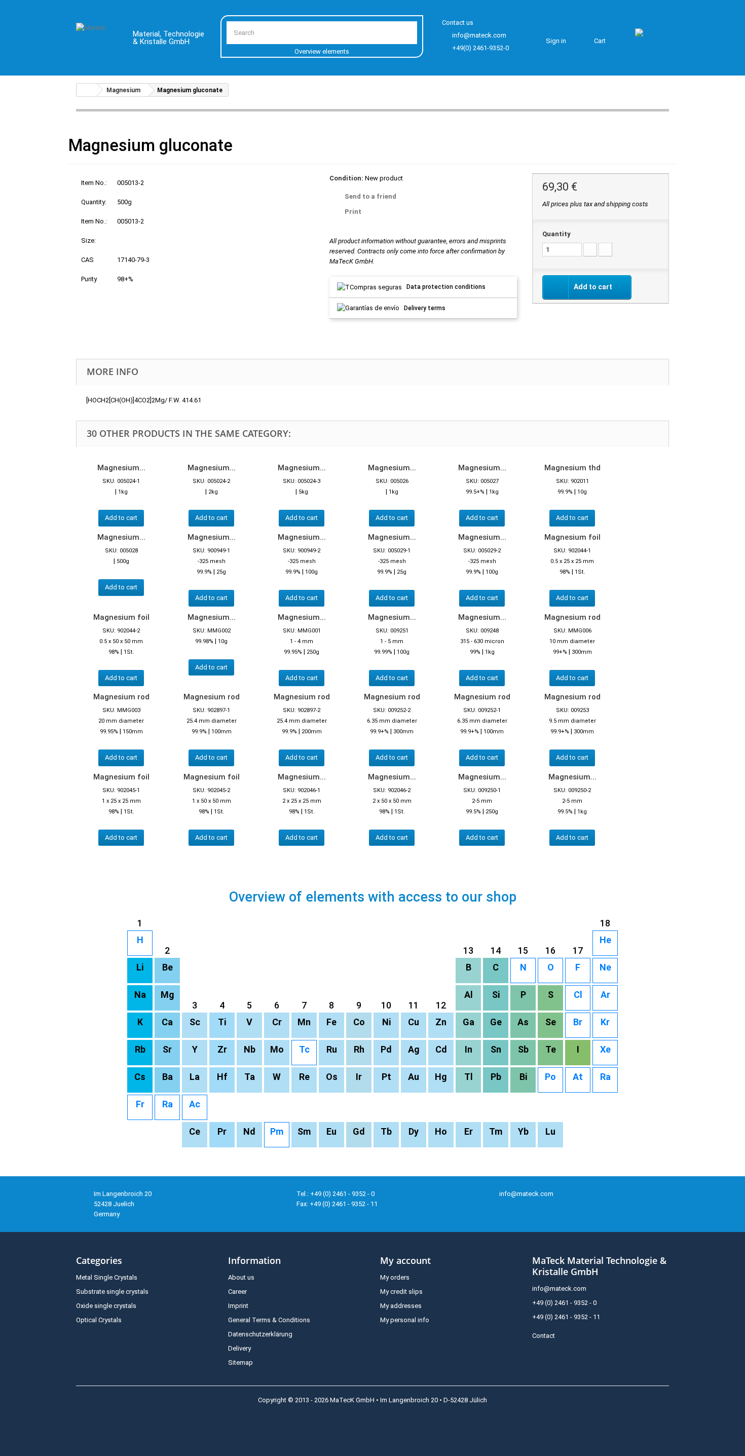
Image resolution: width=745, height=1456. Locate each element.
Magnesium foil (572, 537)
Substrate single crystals (112, 1291)
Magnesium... (121, 467)
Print (353, 211)
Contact (543, 1335)
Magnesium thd (572, 467)
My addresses (401, 1306)
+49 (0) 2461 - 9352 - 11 (566, 1317)
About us (241, 1277)
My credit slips (401, 1291)
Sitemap (240, 1362)
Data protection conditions (446, 286)
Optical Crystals (99, 1320)
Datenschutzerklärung (260, 1334)
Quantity (556, 234)
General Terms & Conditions (269, 1320)
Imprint (238, 1306)
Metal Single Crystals (106, 1277)
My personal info (404, 1320)
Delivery (239, 1348)
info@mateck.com (479, 35)
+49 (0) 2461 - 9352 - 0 (564, 1302)
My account (405, 1260)
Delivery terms (424, 308)
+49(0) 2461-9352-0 (480, 48)
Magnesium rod (572, 617)
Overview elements (321, 51)
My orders (394, 1277)
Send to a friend (370, 196)
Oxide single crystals (106, 1306)
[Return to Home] (86, 90)
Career (237, 1291)
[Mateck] (97, 39)
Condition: (346, 178)
